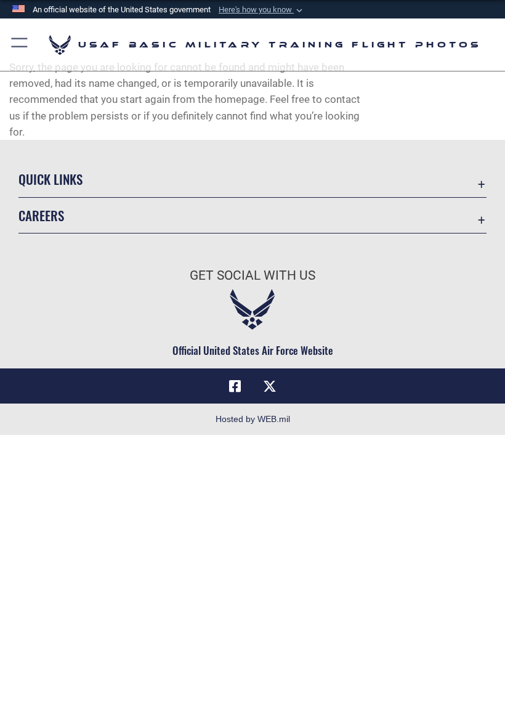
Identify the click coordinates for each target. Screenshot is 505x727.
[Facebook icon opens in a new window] (235, 386)
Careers (41, 215)
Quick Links (50, 179)
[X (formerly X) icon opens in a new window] (270, 386)
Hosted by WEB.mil (253, 419)
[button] (262, 10)
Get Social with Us (252, 275)
